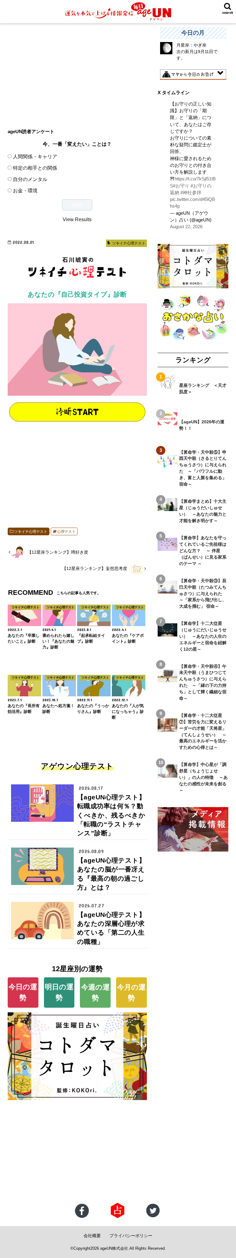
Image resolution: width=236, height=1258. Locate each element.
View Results (77, 219)
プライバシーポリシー (130, 1235)
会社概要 (92, 1235)
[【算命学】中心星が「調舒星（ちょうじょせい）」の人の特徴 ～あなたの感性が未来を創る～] (167, 773)
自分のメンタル (30, 179)
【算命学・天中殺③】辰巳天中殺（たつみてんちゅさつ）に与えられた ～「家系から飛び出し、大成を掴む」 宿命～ (202, 593)
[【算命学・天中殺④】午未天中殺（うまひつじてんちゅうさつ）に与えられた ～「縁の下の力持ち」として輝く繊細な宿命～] (167, 678)
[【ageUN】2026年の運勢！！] (167, 421)
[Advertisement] (77, 70)
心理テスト (66, 531)
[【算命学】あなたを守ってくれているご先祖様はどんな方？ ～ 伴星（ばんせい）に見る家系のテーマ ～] (167, 547)
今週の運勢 (95, 992)
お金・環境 (25, 190)
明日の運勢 (59, 992)
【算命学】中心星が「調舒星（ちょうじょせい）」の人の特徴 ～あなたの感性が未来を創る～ (203, 777)
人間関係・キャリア (35, 156)
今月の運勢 (131, 992)
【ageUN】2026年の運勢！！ (201, 425)
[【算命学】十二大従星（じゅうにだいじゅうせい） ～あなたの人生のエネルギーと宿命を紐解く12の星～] (167, 632)
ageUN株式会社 (114, 1248)
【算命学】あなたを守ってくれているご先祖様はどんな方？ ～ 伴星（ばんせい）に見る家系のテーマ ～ (202, 550)
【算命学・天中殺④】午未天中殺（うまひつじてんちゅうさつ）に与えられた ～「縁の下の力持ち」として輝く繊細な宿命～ (202, 682)
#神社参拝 (190, 192)
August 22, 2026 (186, 226)
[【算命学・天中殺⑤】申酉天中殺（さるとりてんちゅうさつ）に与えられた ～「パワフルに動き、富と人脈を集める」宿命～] (167, 464)
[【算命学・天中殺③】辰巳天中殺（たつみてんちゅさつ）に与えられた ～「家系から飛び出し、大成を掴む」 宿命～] (167, 590)
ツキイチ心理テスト (30, 531)
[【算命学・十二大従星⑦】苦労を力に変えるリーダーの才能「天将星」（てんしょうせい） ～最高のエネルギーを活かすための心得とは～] (167, 727)
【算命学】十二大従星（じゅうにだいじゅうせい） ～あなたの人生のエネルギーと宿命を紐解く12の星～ (202, 636)
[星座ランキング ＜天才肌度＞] (167, 385)
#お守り (181, 185)
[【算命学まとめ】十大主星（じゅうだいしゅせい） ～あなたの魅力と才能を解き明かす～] (167, 507)
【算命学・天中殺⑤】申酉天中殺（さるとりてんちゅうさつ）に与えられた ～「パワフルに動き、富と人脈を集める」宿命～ (202, 468)
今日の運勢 (23, 992)
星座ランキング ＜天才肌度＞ (202, 388)
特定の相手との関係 (35, 168)
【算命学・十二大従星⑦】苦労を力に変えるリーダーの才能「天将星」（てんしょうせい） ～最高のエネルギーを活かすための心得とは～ (202, 731)
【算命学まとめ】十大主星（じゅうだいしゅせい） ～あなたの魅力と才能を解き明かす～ (202, 511)
